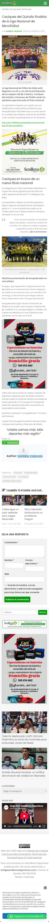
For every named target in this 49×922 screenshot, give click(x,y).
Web (6, 574)
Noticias (26, 9)
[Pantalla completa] (44, 826)
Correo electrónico (32, 562)
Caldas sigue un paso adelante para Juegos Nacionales (10, 514)
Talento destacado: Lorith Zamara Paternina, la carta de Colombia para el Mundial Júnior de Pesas (24, 739)
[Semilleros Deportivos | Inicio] (11, 3)
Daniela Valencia (14, 31)
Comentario (11, 542)
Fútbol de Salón (11, 9)
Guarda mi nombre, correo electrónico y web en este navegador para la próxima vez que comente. (23, 589)
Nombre (9, 560)
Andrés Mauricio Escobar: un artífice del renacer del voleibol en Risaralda (23, 774)
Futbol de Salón (9, 477)
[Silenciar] (40, 826)
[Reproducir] (5, 826)
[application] (24, 816)
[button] (45, 888)
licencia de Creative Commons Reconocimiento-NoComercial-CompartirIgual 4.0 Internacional (25, 854)
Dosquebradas (30, 473)
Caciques (18, 473)
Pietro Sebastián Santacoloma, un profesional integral (33, 514)
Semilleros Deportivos (12, 481)
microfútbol (23, 477)
